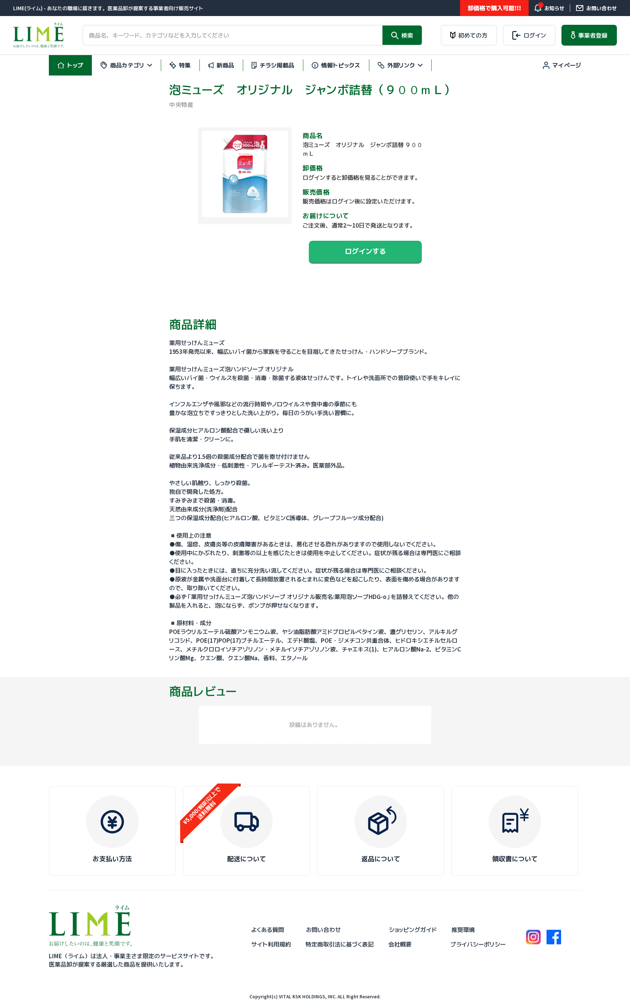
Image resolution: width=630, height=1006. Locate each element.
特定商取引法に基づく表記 (340, 944)
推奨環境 (463, 930)
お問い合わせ (323, 930)
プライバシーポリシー (478, 944)
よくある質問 (267, 930)
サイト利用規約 (271, 944)
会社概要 (400, 944)
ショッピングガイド (413, 930)
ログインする (365, 251)
